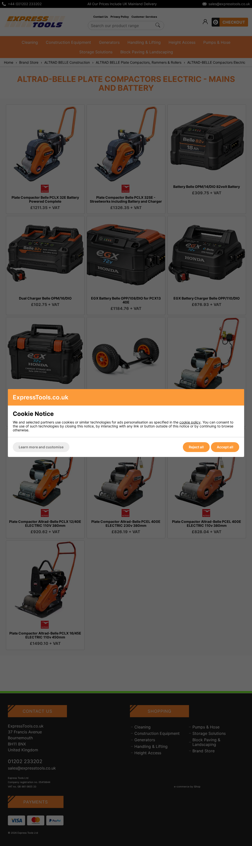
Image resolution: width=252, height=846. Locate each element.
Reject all (196, 447)
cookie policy (190, 422)
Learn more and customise (41, 447)
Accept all (225, 447)
